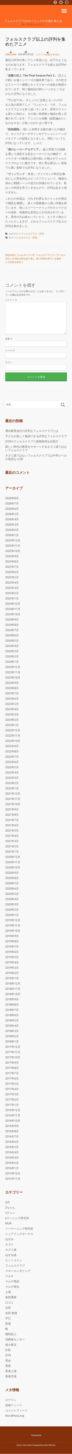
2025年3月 (12, 587)
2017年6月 (12, 1078)
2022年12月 (12, 730)
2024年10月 (12, 614)
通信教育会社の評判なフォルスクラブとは (31, 430)
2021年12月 (12, 793)
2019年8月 (12, 941)
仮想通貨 (10, 1297)
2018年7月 (12, 1009)
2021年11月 (12, 798)
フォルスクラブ (29, 233)
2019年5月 (12, 957)
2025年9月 (12, 556)
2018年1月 (12, 1041)
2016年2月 (12, 1162)
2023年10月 (12, 677)
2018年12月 (12, 983)
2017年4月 (12, 1089)
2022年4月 (12, 772)
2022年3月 (12, 777)
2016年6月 (12, 1141)
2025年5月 (12, 577)
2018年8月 (12, 1004)
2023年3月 (12, 714)
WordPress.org (14, 1415)
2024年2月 (12, 656)
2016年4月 (12, 1152)
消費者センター (15, 1339)
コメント (11, 300)
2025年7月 (12, 566)
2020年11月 (12, 862)
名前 (9, 338)
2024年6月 (12, 635)
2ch (7, 1202)
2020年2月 (12, 909)
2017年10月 (12, 1057)
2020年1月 (12, 914)
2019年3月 (12, 967)
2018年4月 (12, 1025)
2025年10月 (12, 550)
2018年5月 (12, 1020)
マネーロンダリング (17, 1270)
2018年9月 (12, 999)
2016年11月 (12, 1115)
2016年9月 (12, 1125)
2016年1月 (12, 1168)
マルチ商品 (12, 1281)
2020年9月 (12, 872)
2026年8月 (12, 498)
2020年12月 (12, 856)
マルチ (9, 1276)
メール (10, 350)
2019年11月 (12, 925)
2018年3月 (12, 1031)
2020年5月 (12, 893)
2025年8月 (12, 561)
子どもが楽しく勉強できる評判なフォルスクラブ (36, 436)
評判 (41, 233)
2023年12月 (12, 667)
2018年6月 (12, 1015)
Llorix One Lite (23, 1445)
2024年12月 (12, 603)
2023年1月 (12, 725)
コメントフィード (16, 1410)
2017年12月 (12, 1046)
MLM (8, 1223)
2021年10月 (12, 804)
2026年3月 (12, 524)
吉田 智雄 (11, 1313)
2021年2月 (12, 846)
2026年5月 (12, 514)
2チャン (10, 1212)
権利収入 (10, 1334)
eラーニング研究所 (17, 1218)
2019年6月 (12, 951)
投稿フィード (13, 1405)
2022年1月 (12, 788)
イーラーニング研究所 (19, 1228)
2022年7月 (12, 756)
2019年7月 (12, 946)
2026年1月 (12, 535)
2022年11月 (12, 735)
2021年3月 (12, 841)
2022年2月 (12, 783)
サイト (8, 362)
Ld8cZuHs (10, 54)
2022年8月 (12, 751)
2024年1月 (12, 661)
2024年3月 (12, 651)
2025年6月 (12, 572)
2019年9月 (12, 936)
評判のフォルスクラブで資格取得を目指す (31, 441)
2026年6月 (12, 508)
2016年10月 (12, 1120)
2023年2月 (12, 719)
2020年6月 (12, 888)
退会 (8, 1360)
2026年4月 (12, 519)
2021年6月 (12, 825)
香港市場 (10, 1376)
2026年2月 (12, 529)
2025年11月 (12, 545)
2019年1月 (12, 978)
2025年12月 (12, 540)
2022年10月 (12, 740)
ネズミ (9, 1244)
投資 (8, 1323)
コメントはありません (47, 54)
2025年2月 (12, 593)
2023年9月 (12, 682)
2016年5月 (12, 1147)
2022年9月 (12, 746)
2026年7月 (12, 503)
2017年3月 (12, 1094)
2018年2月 (12, 1036)
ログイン (10, 1399)
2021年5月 (12, 830)
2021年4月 (12, 835)
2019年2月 (12, 972)
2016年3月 (12, 1157)
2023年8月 (12, 688)
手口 (8, 1318)
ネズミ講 (10, 1249)
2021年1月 (12, 851)
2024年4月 (12, 645)
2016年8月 (12, 1131)
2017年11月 (12, 1052)
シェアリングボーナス (19, 1233)
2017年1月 (12, 1104)
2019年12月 (12, 920)
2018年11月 (12, 988)
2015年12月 (12, 1173)
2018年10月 (12, 994)
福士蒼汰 (10, 1344)
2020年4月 (12, 899)
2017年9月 (12, 1062)
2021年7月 (12, 820)
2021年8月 (12, 814)
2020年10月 (12, 867)
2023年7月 (12, 693)
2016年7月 (12, 1136)
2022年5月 (12, 767)
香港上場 (10, 1371)
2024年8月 (12, 624)
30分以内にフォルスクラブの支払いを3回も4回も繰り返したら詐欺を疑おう (20, 258)
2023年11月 (12, 672)
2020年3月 (12, 904)
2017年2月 (12, 1099)
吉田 (8, 1307)
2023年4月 (12, 709)
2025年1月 (12, 598)
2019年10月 (12, 930)
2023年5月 (12, 703)
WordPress (50, 1445)
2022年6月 (12, 761)
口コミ (9, 1302)
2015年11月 (12, 1178)
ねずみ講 (10, 1255)
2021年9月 (12, 809)
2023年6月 (12, 698)
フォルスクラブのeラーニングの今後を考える (33, 21)
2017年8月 (12, 1067)
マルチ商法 (12, 1286)
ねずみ (9, 1239)
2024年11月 (12, 609)
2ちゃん (10, 1207)
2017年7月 (12, 1073)
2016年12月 (12, 1110)
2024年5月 (12, 640)
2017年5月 (12, 1083)
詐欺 (8, 1349)
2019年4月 (12, 962)
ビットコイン (13, 1260)
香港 (8, 1365)
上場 (8, 1291)
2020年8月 (12, 878)
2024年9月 (12, 619)
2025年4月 (12, 582)
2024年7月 (12, 630)
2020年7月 (12, 883)
